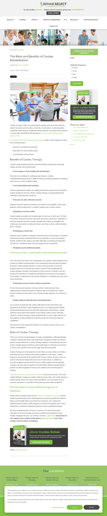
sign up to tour (48, 418)
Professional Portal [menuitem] (91, 20)
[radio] (84, 68)
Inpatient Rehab (80, 130)
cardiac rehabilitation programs (49, 396)
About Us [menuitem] (10, 20)
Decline (91, 507)
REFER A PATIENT (53, 13)
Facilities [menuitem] (22, 20)
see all (72, 144)
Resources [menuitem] (74, 20)
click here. (39, 10)
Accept (74, 507)
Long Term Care (80, 137)
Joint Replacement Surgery (83, 134)
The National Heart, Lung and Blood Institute (26, 374)
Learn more (51, 416)
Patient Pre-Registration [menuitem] (52, 20)
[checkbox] (84, 72)
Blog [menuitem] (65, 20)
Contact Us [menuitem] (53, 26)
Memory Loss (79, 140)
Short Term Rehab (81, 127)
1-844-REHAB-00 (77, 10)
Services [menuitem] (35, 20)
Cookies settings (58, 507)
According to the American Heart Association (26, 140)
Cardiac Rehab (21, 450)
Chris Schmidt (23, 65)
